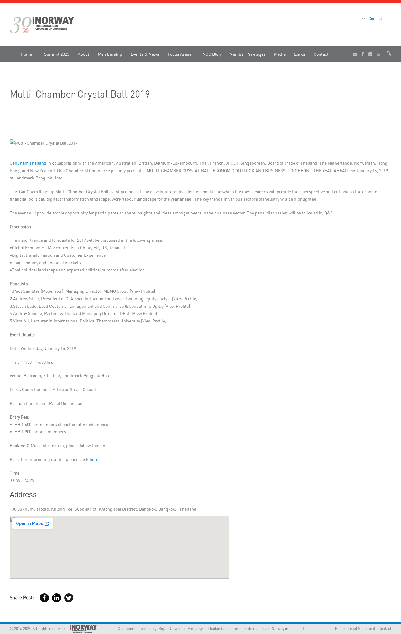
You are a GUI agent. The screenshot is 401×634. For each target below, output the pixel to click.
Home (26, 54)
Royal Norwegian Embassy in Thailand (190, 628)
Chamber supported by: (130, 628)
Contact (375, 18)
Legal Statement (361, 628)
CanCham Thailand (28, 163)
